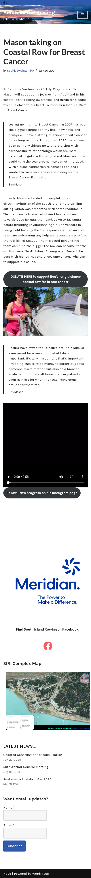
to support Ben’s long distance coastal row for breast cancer (46, 279)
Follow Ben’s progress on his (42, 493)
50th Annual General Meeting (26, 767)
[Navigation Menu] (82, 15)
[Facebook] (48, 646)
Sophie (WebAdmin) (20, 70)
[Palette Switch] (5, 2)
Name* (8, 807)
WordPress (40, 874)
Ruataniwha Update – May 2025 (27, 779)
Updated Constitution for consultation (32, 755)
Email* (8, 825)
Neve (7, 874)
